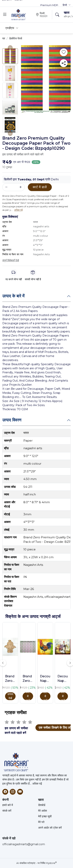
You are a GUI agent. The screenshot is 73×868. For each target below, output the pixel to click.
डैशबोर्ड (41, 805)
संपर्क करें (6, 810)
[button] (67, 5)
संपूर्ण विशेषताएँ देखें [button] (10, 260)
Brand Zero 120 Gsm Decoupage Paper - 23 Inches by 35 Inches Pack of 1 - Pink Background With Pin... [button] (28, 678)
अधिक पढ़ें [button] (18, 209)
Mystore (51, 863)
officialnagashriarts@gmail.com (23, 844)
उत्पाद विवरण (11, 419)
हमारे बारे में (7, 805)
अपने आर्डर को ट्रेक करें (50, 827)
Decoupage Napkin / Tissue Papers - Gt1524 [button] (62, 678)
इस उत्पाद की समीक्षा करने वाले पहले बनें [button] (22, 154)
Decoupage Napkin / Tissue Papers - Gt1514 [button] (45, 678)
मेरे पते (41, 822)
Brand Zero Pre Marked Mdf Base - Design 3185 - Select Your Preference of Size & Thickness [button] (10, 678)
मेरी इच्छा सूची (45, 816)
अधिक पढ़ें (37, 783)
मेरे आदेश (42, 810)
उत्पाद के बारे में (13, 295)
